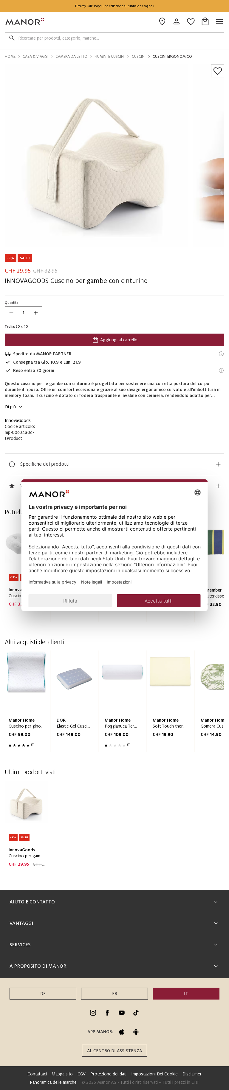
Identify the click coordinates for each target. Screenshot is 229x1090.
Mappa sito (62, 1074)
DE (43, 993)
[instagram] (93, 1013)
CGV (82, 1074)
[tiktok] (136, 1013)
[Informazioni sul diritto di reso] (221, 370)
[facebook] (107, 1013)
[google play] (136, 1032)
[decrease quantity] (11, 312)
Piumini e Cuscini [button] (110, 56)
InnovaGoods (18, 420)
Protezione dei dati (108, 1074)
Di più (10, 406)
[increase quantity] (36, 312)
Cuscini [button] (139, 56)
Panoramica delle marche (53, 1082)
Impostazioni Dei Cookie (154, 1074)
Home (10, 56)
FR (114, 993)
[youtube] (122, 1013)
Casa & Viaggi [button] (35, 56)
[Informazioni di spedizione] (221, 354)
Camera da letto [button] (71, 56)
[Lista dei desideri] (217, 70)
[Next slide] (202, 703)
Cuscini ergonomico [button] (172, 56)
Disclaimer (192, 1074)
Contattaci (37, 1074)
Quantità (11, 302)
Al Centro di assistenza (114, 1050)
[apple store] (122, 1032)
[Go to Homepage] (25, 21)
